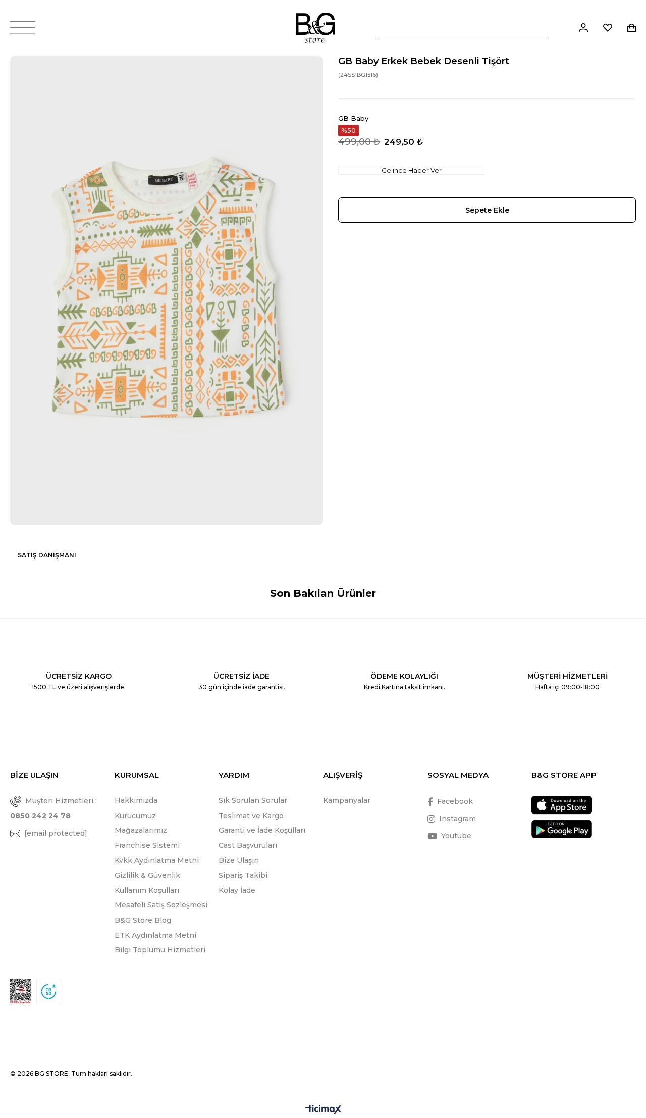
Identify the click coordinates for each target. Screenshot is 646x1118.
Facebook (455, 801)
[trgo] (48, 991)
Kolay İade (237, 890)
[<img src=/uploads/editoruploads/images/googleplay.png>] (561, 829)
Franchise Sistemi (147, 845)
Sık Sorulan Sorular (253, 800)
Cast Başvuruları (248, 845)
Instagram (457, 818)
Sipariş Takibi (243, 875)
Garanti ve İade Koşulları (262, 830)
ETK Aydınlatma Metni (155, 935)
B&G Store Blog (143, 920)
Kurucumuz (135, 815)
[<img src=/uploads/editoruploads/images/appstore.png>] (561, 805)
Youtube (456, 835)
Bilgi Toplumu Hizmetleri (160, 949)
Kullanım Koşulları (147, 890)
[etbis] (20, 991)
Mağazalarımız (141, 830)
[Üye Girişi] (583, 27)
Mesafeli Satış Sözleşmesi (161, 904)
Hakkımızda (136, 800)
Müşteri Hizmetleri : (53, 808)
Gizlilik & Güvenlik (147, 875)
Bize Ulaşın (239, 860)
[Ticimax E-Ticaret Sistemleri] (323, 1110)
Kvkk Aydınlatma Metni (157, 860)
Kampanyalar (346, 800)
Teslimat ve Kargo (251, 815)
